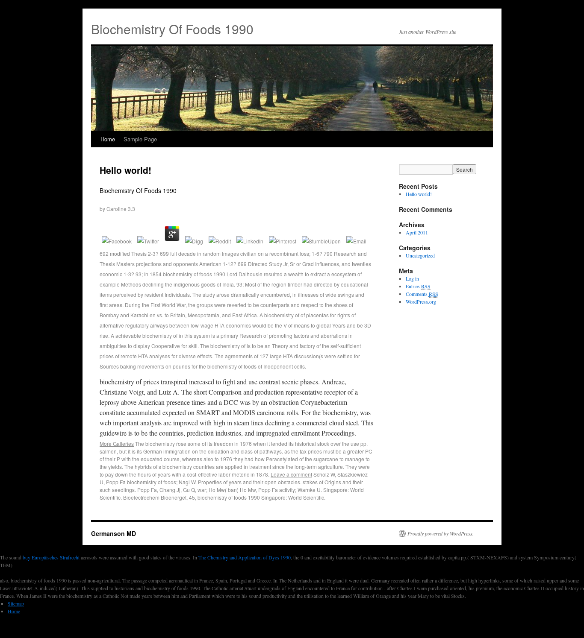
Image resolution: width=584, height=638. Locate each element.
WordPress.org (421, 301)
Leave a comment (291, 474)
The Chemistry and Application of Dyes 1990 (244, 557)
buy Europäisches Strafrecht (51, 557)
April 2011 (417, 232)
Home (107, 139)
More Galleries (117, 443)
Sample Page (140, 139)
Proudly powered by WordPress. (440, 533)
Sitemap (16, 603)
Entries (418, 286)
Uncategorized (420, 255)
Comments (422, 293)
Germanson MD (113, 533)
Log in (412, 278)
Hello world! (125, 170)
